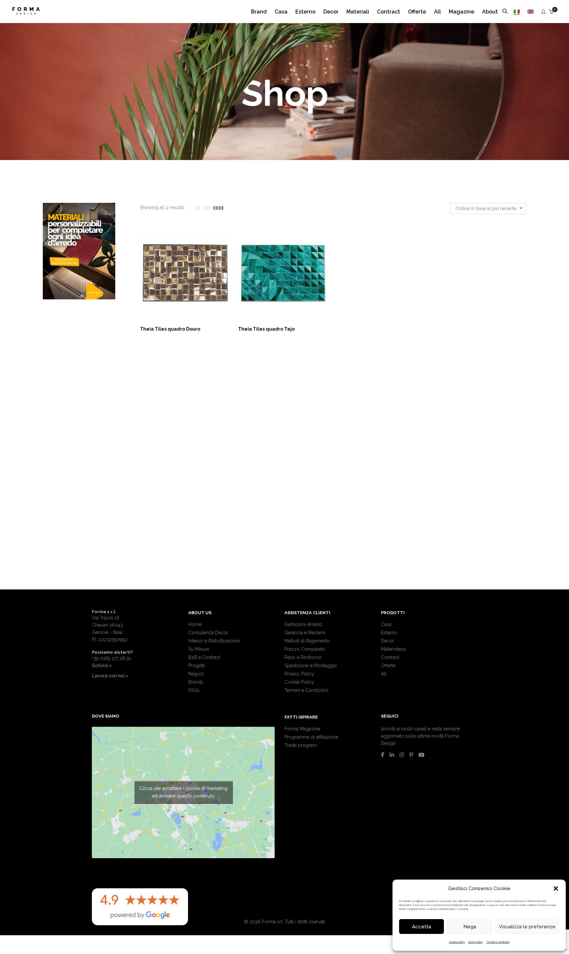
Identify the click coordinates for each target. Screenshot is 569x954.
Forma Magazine (302, 728)
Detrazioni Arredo (303, 624)
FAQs (194, 690)
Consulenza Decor (208, 632)
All (384, 673)
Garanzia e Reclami (304, 632)
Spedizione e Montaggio (310, 665)
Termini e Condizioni (497, 941)
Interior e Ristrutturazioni (214, 640)
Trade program (300, 745)
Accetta (421, 927)
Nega (469, 927)
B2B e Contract (204, 657)
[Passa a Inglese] (530, 11)
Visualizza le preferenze (527, 927)
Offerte (388, 665)
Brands (195, 682)
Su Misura (198, 649)
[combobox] (488, 208)
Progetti (196, 665)
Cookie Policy (457, 941)
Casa (386, 624)
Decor (387, 640)
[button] (556, 888)
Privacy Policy (475, 941)
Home (195, 624)
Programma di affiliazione (311, 737)
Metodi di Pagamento (307, 640)
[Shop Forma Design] (26, 12)
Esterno (389, 632)
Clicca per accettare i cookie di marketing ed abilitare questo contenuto (183, 792)
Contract (390, 657)
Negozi (196, 673)
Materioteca (393, 649)
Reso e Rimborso (303, 657)
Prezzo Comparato (304, 649)
